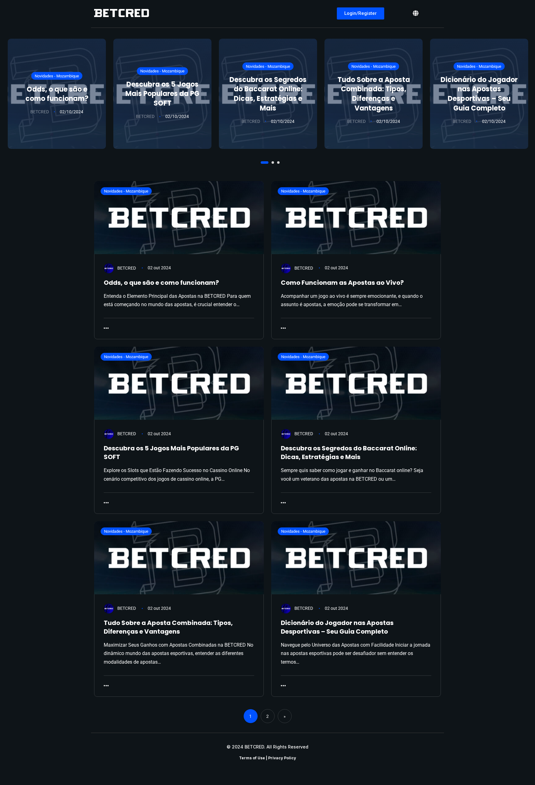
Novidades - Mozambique (57, 76)
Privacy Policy (282, 758)
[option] (57, 94)
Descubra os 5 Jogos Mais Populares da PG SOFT (162, 94)
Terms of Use (252, 758)
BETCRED (39, 111)
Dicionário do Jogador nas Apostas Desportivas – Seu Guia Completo (479, 94)
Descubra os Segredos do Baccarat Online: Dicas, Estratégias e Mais (268, 94)
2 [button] (270, 162)
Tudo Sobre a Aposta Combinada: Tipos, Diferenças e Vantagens (373, 94)
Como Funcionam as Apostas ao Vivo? (342, 282)
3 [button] (276, 162)
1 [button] (261, 162)
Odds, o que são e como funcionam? (57, 93)
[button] (415, 13)
